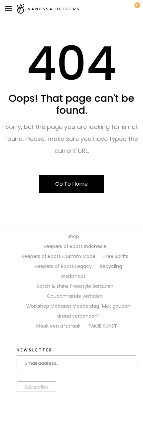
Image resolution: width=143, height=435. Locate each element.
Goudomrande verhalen (75, 296)
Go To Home (71, 184)
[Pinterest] (89, 423)
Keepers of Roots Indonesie (75, 246)
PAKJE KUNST (102, 326)
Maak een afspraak (58, 326)
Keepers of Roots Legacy (63, 266)
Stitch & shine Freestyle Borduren (75, 286)
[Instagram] (71, 423)
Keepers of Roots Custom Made (58, 256)
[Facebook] (54, 423)
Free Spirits (115, 256)
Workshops (73, 276)
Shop (73, 236)
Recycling (111, 266)
